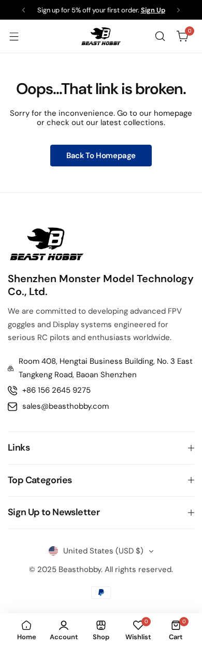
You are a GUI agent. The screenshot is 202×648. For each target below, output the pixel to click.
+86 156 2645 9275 (56, 390)
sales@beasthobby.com (65, 406)
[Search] (160, 36)
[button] (23, 10)
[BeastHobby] (101, 36)
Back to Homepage (101, 155)
